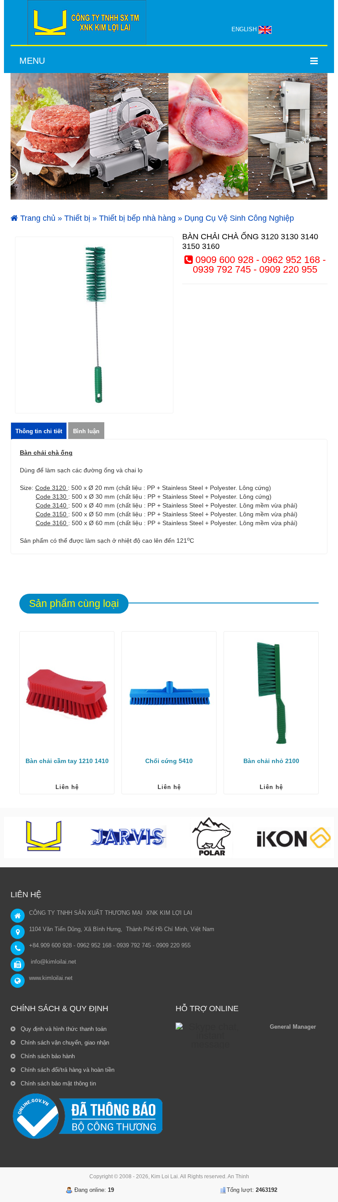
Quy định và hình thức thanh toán (63, 1029)
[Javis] (128, 837)
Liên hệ (67, 787)
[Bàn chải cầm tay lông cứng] (67, 693)
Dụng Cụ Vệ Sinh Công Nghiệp (239, 218)
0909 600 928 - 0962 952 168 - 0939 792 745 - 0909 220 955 (259, 264)
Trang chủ (36, 218)
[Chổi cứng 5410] (169, 693)
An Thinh (238, 1176)
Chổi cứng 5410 (169, 760)
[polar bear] (210, 837)
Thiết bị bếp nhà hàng (137, 218)
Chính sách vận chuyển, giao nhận (64, 1042)
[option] (94, 325)
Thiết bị (77, 218)
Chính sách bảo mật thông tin (57, 1083)
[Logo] (86, 22)
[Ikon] (293, 837)
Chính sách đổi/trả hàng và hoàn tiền (66, 1070)
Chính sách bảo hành (47, 1056)
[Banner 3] (169, 136)
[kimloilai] (45, 837)
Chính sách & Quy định (59, 1008)
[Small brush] (271, 693)
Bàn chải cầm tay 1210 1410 (67, 760)
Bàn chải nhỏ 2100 (271, 760)
